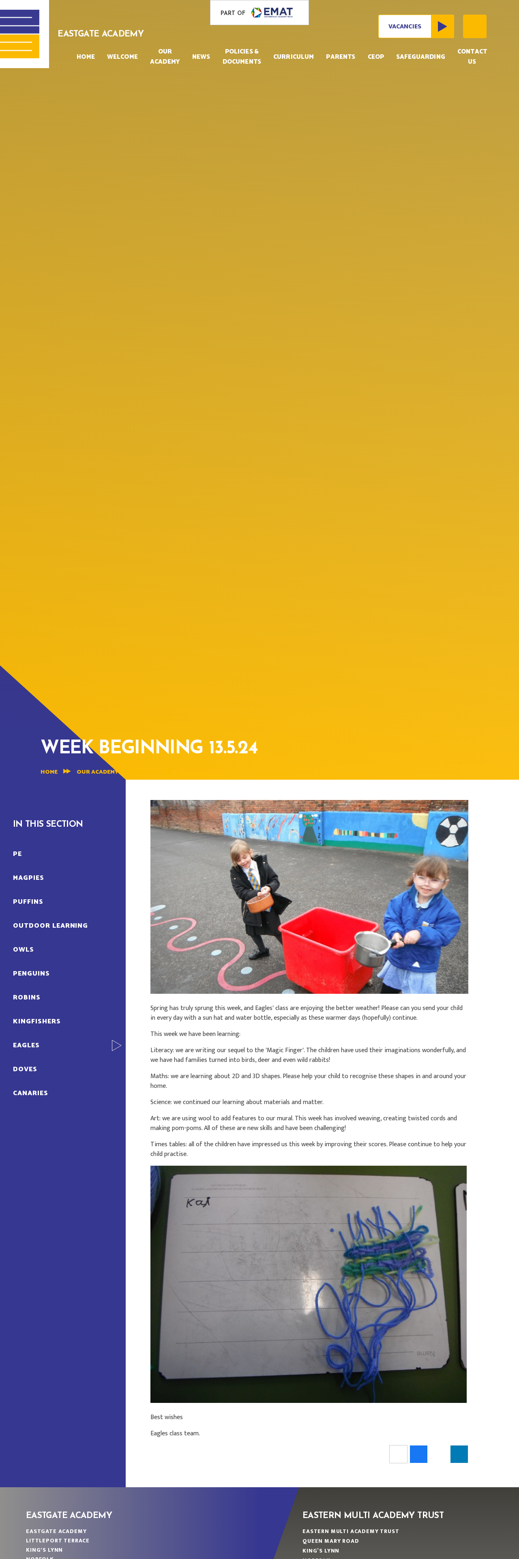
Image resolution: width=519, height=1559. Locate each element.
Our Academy (97, 772)
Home (49, 772)
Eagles (148, 772)
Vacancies (404, 26)
